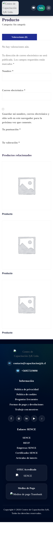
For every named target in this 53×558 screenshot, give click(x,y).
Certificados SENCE (26, 452)
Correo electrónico (13, 90)
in (26, 418)
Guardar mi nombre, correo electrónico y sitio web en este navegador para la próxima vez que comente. (25, 118)
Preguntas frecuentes (26, 399)
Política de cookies (26, 394)
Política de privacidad (26, 389)
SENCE (27, 437)
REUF (26, 443)
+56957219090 (27, 370)
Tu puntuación (11, 129)
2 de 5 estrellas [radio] (8, 134)
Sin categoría (19, 24)
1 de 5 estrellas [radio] (4, 134)
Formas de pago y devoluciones (26, 404)
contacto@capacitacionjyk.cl (27, 363)
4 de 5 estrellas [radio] (16, 134)
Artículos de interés (26, 458)
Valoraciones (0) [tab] (19, 37)
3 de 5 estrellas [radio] (12, 134)
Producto (7, 214)
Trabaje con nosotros (26, 409)
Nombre (7, 71)
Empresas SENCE (26, 447)
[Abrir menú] (48, 7)
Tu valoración (11, 142)
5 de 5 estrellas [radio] (21, 134)
